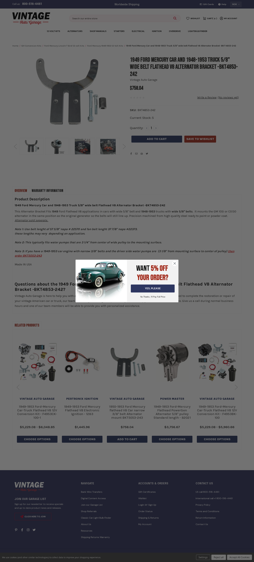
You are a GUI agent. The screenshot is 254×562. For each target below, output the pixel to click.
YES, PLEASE (153, 288)
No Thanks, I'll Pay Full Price (152, 297)
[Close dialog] (174, 263)
